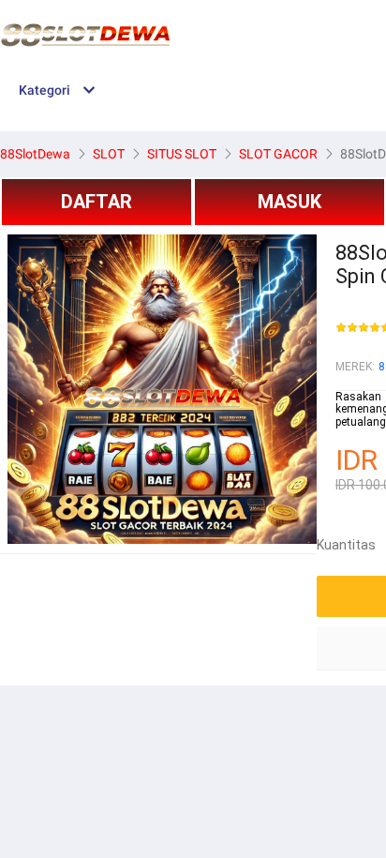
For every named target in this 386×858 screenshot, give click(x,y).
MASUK (289, 201)
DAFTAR (96, 201)
